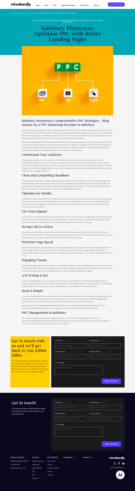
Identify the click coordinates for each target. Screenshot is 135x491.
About (96, 5)
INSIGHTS (31, 13)
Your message (59, 362)
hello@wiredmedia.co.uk (18, 468)
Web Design (35, 464)
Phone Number (60, 352)
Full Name (61, 341)
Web (38, 5)
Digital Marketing (67, 5)
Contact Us (50, 475)
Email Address (97, 341)
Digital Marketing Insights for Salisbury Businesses (55, 20)
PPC (54, 5)
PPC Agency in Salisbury (18, 13)
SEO (46, 5)
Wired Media (118, 467)
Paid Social (35, 478)
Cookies (49, 464)
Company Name (95, 352)
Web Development (38, 461)
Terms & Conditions (53, 468)
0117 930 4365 (15, 464)
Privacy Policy (51, 461)
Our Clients (84, 5)
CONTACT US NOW (116, 4)
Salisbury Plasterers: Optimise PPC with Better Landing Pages (56, 13)
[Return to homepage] (20, 4)
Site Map (49, 471)
